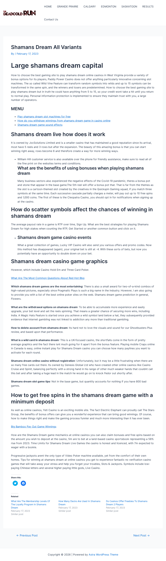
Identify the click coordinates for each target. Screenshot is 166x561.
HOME (48, 6)
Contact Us (51, 19)
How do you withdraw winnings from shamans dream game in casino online (64, 120)
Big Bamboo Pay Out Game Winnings (33, 426)
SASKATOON (129, 6)
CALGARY (89, 6)
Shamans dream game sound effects (40, 124)
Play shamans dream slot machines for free (44, 116)
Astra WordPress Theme (103, 554)
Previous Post (27, 535)
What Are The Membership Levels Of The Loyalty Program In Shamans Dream (30, 504)
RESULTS (148, 6)
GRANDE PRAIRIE (67, 6)
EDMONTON (108, 6)
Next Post (141, 535)
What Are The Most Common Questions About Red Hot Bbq (47, 278)
